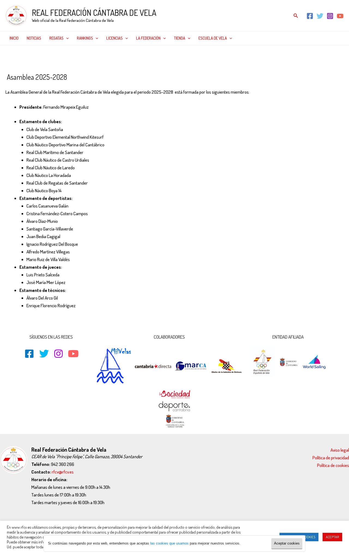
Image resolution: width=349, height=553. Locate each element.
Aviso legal (339, 450)
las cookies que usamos (169, 543)
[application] (66, 38)
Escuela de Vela (212, 38)
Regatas (56, 38)
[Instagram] (330, 16)
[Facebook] (309, 16)
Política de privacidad (330, 457)
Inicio (14, 38)
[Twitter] (320, 16)
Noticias (34, 38)
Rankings (85, 38)
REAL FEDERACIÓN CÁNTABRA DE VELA (94, 12)
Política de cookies (333, 465)
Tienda (179, 38)
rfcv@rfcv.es (63, 472)
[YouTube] (340, 16)
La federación (148, 38)
